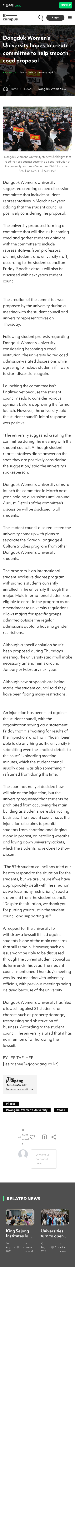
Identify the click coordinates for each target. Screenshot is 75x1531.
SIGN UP (66, 5)
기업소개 (8, 5)
